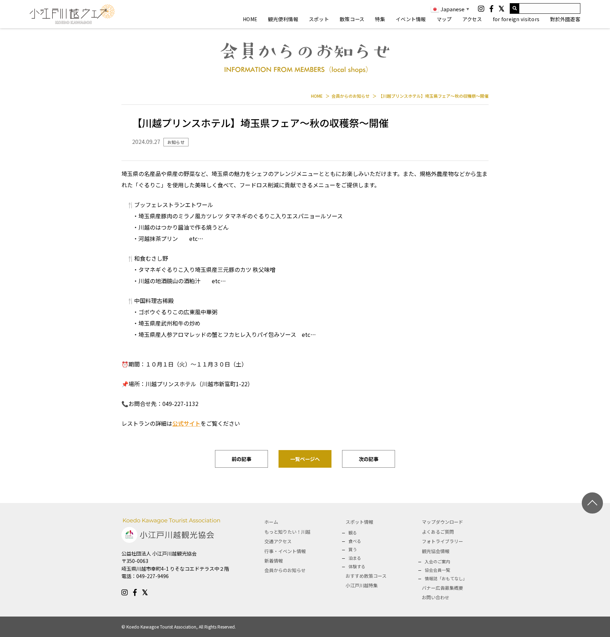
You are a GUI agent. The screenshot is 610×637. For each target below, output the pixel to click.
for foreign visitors (516, 19)
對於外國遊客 (565, 19)
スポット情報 (359, 521)
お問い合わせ (435, 597)
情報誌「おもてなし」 (446, 578)
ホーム (271, 521)
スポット (319, 19)
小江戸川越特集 (362, 585)
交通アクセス (278, 541)
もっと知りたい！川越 (287, 531)
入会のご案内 (437, 561)
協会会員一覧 (437, 570)
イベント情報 (411, 19)
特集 (380, 19)
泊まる (354, 558)
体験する (356, 566)
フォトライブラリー (442, 541)
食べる (354, 541)
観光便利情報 (283, 19)
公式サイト (186, 423)
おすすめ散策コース (366, 575)
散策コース (352, 19)
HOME (250, 19)
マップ (444, 19)
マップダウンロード (442, 521)
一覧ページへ (305, 458)
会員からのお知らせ (285, 570)
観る (352, 532)
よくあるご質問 (438, 531)
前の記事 (241, 458)
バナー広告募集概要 (442, 587)
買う (352, 549)
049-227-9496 (152, 576)
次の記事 (368, 458)
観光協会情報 (435, 551)
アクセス (472, 19)
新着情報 (273, 560)
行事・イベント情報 (285, 551)
